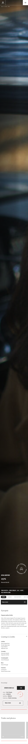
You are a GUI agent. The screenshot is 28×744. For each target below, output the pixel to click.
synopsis (3, 597)
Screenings (10, 597)
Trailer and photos (17, 597)
